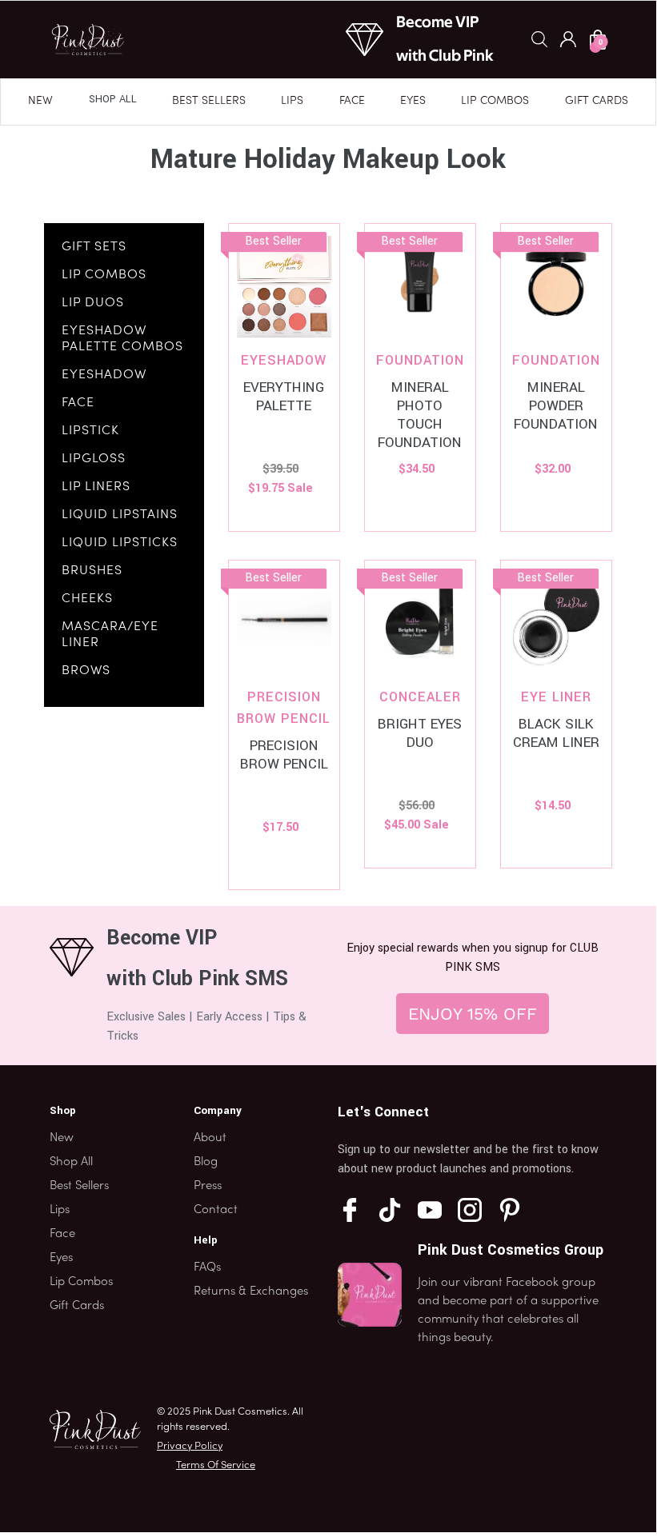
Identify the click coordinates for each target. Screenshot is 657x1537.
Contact (216, 1210)
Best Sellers (209, 101)
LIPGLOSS (94, 459)
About (210, 1138)
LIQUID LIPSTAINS (120, 515)
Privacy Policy (189, 1446)
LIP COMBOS (104, 275)
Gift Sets (94, 247)
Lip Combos (495, 101)
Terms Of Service (215, 1466)
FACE (78, 403)
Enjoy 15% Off (472, 1014)
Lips (292, 101)
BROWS (86, 671)
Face (352, 101)
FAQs (207, 1267)
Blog (206, 1162)
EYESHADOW (104, 375)
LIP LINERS (96, 487)
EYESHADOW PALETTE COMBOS (122, 339)
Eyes (413, 101)
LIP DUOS (93, 303)
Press (208, 1186)
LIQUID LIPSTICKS (120, 543)
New (40, 101)
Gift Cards (596, 101)
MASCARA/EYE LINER (110, 635)
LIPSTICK (90, 431)
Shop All (113, 99)
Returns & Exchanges (251, 1291)
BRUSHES (92, 571)
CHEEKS (87, 599)
